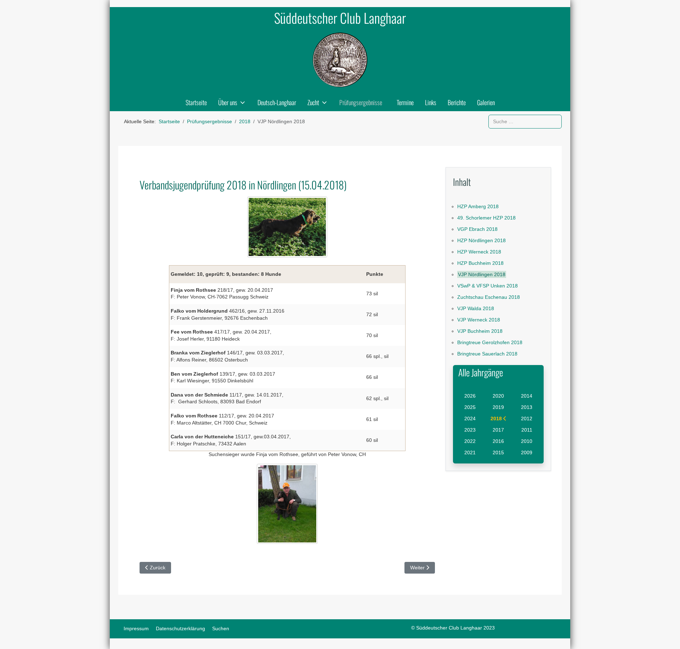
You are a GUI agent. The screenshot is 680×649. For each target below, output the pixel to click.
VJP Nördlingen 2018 (481, 274)
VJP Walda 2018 (475, 308)
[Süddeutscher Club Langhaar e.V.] (340, 60)
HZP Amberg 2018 (478, 206)
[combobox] (525, 122)
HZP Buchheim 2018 (480, 263)
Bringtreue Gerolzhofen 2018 (489, 342)
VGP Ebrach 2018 (477, 229)
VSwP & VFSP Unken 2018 (487, 286)
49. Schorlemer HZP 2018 (486, 218)
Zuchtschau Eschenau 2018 (488, 297)
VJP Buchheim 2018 (480, 331)
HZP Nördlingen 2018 (481, 240)
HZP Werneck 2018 (479, 252)
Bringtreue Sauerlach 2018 (487, 354)
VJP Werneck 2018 (478, 320)
